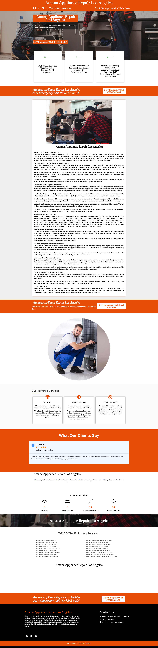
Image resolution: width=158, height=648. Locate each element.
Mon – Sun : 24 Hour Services (52, 8)
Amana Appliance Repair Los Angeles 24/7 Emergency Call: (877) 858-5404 (56, 91)
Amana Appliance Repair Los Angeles (56, 302)
